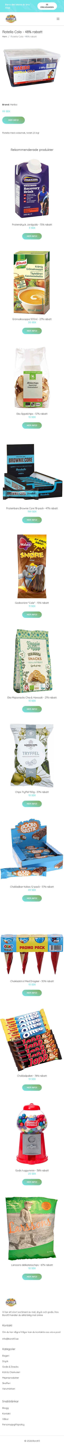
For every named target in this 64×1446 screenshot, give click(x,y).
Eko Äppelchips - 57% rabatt (32, 413)
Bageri (5, 1355)
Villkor (5, 1419)
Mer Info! (13, 120)
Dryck (5, 1361)
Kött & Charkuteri (11, 1372)
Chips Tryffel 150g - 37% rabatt (32, 792)
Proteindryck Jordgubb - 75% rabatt (32, 224)
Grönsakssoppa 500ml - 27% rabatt (32, 319)
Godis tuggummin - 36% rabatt (32, 1170)
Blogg (5, 1408)
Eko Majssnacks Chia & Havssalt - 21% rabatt (32, 697)
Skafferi (6, 1383)
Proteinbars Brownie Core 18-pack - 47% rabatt (32, 508)
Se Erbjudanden (47, 5)
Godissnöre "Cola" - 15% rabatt (32, 602)
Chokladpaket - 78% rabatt (32, 1075)
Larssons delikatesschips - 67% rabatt (32, 1264)
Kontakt (6, 1413)
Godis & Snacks (10, 1366)
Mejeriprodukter (10, 1377)
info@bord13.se (10, 1338)
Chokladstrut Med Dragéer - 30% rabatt (32, 981)
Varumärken (8, 1388)
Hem (4, 36)
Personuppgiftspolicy (13, 1424)
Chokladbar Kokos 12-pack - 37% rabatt (32, 886)
